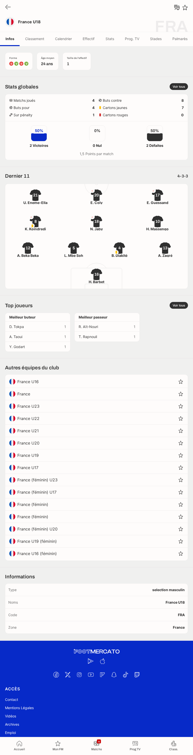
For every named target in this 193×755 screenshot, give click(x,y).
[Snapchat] (114, 674)
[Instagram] (79, 674)
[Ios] (102, 661)
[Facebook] (56, 674)
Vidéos (10, 716)
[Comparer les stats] (177, 8)
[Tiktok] (125, 674)
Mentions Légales (19, 708)
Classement (34, 39)
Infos (10, 39)
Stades (156, 39)
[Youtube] (90, 674)
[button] (181, 382)
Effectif (88, 39)
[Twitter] (67, 674)
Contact (11, 699)
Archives (12, 724)
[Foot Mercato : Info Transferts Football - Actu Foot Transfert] (96, 651)
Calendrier (63, 39)
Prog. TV (132, 39)
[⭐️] (185, 8)
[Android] (90, 661)
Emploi (10, 732)
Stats (110, 39)
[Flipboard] (102, 674)
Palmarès (179, 39)
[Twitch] (137, 674)
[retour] (8, 7)
